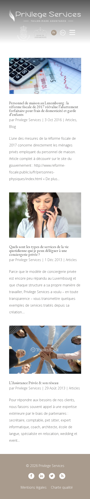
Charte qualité (62, 487)
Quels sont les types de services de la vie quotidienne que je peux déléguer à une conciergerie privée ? (39, 250)
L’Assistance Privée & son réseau (33, 382)
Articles (70, 120)
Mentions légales (34, 487)
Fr (54, 32)
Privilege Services (28, 120)
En (62, 32)
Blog (12, 126)
